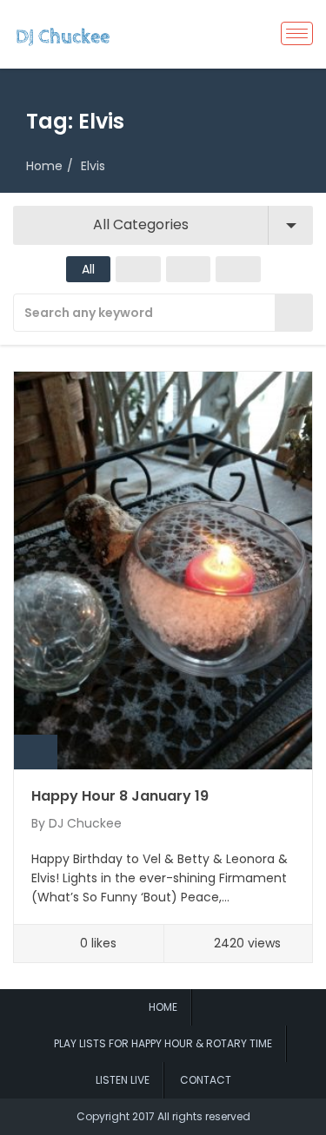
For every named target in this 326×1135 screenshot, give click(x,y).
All (88, 269)
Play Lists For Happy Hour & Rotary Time (163, 1043)
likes (98, 943)
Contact (205, 1079)
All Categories (141, 224)
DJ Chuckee (85, 823)
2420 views (247, 943)
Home (44, 166)
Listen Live (123, 1079)
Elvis (93, 166)
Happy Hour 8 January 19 (120, 796)
